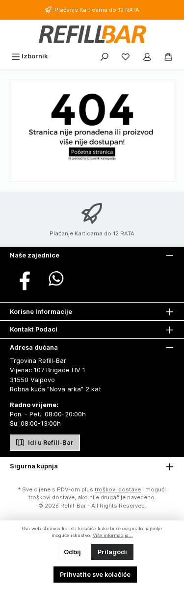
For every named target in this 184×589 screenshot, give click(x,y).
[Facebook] (24, 278)
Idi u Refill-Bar (50, 442)
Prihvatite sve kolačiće (95, 574)
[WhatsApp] (56, 278)
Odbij (72, 552)
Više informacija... (113, 535)
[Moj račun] (147, 56)
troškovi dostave (118, 489)
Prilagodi (112, 552)
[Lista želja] (125, 56)
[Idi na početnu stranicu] (92, 34)
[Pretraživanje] (104, 56)
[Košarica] (168, 56)
